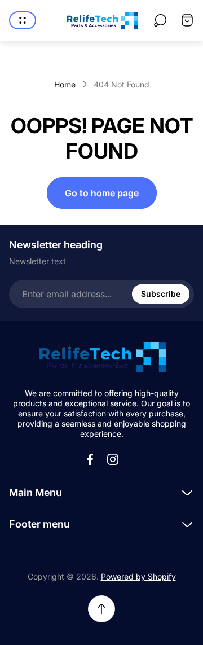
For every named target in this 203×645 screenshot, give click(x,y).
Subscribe (160, 294)
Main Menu (35, 492)
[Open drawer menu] (22, 20)
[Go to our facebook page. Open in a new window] (90, 459)
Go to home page (102, 193)
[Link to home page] (101, 357)
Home (65, 84)
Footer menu (39, 524)
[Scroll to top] (101, 608)
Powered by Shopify (138, 576)
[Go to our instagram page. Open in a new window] (113, 459)
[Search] (160, 20)
